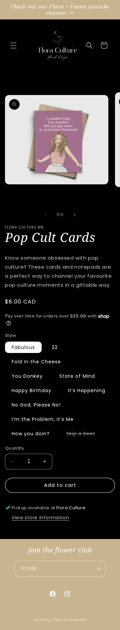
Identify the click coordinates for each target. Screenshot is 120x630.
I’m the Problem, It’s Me (43, 419)
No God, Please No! (36, 404)
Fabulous (23, 347)
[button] (13, 45)
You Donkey (27, 376)
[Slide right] (74, 214)
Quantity (14, 448)
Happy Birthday (31, 390)
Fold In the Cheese (36, 361)
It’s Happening (86, 390)
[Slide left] (45, 214)
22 (55, 347)
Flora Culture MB (69, 619)
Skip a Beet (84, 434)
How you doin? (31, 433)
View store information (40, 517)
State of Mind (77, 376)
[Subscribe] (98, 568)
